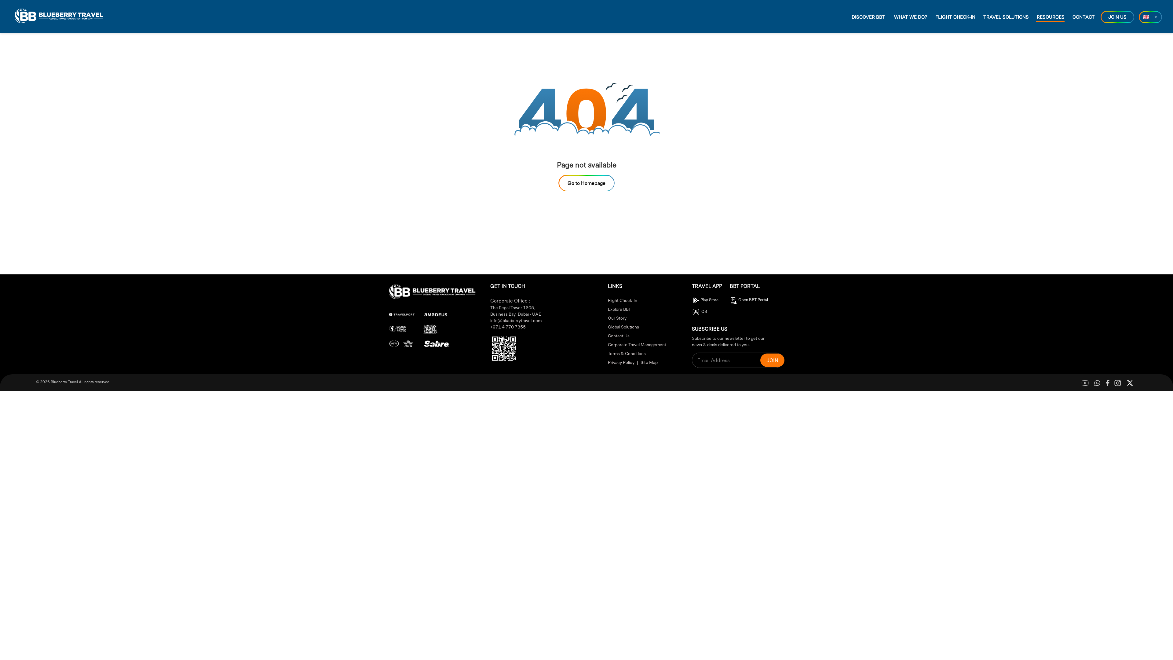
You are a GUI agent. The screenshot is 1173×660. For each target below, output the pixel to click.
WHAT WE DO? (910, 16)
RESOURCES (1051, 16)
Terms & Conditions (627, 353)
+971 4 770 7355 (508, 326)
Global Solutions (623, 326)
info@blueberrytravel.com (516, 320)
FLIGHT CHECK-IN (955, 16)
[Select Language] (1150, 17)
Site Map (649, 362)
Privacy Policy (621, 362)
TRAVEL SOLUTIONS (1006, 16)
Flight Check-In (622, 300)
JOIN (772, 360)
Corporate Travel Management (637, 344)
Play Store (709, 300)
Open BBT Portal (753, 300)
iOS (703, 311)
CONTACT (1084, 16)
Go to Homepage (586, 183)
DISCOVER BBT (868, 16)
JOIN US (1117, 16)
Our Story (617, 317)
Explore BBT (619, 309)
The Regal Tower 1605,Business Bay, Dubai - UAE (515, 310)
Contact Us (619, 335)
